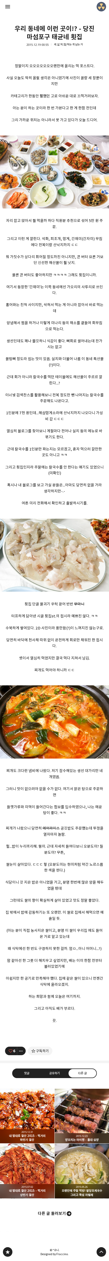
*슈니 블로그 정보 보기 (101, 6)
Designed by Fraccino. (54, 1254)
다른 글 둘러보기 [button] (52, 1213)
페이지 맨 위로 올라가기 (101, 1252)
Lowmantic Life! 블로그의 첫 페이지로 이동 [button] (54, 6)
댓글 (26, 1073)
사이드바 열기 (7, 6)
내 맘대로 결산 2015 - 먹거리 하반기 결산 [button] (27, 1116)
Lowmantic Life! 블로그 (7, 1252)
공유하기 (54, 1073)
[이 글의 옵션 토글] (21, 1051)
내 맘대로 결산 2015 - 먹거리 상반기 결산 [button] (27, 1171)
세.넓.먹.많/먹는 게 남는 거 (68, 44)
